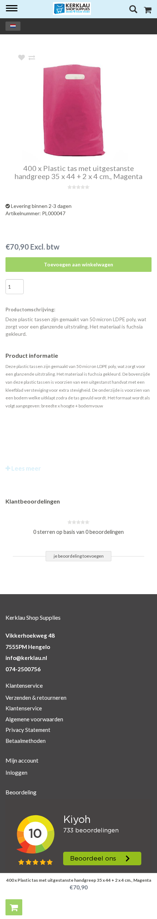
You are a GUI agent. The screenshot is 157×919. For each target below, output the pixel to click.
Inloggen (16, 772)
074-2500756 (23, 669)
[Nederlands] (12, 26)
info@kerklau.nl (26, 657)
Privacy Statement (27, 729)
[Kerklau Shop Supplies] (72, 8)
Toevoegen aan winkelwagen (78, 264)
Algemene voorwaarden (34, 719)
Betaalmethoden (25, 740)
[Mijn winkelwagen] (148, 11)
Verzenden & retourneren (35, 697)
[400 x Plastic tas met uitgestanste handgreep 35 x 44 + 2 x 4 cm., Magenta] (89, 109)
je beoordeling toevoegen (79, 556)
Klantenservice (23, 708)
